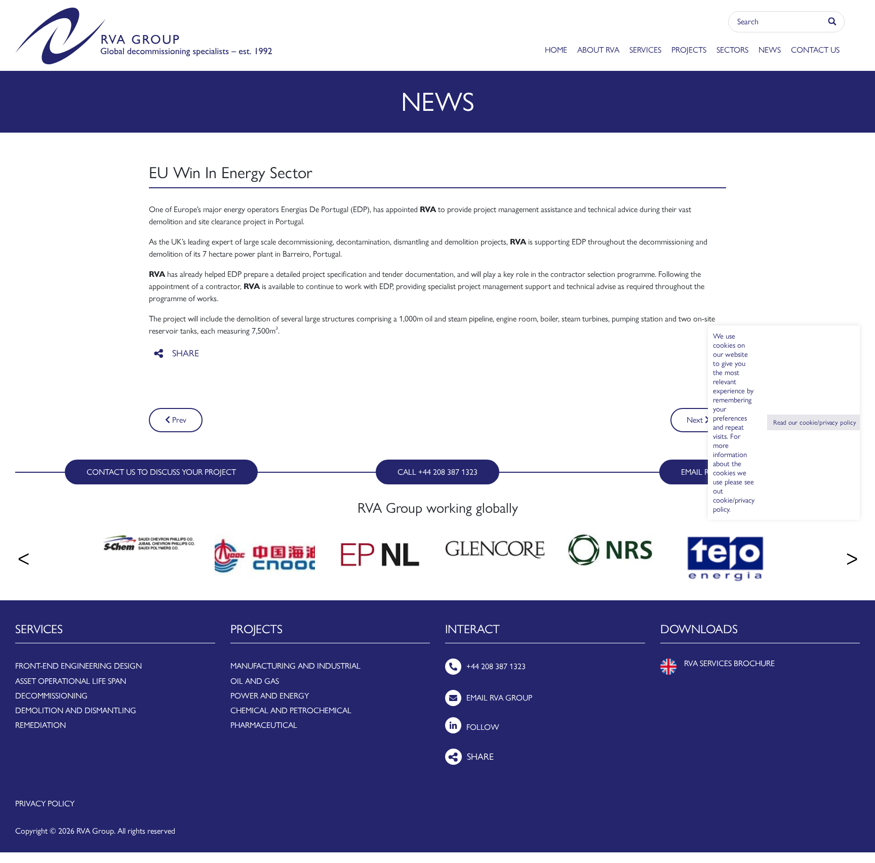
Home (556, 50)
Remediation (40, 725)
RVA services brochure (729, 663)
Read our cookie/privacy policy (814, 422)
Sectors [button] (732, 50)
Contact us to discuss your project (161, 472)
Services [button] (645, 50)
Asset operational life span (70, 681)
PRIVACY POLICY (44, 803)
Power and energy (269, 696)
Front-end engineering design (78, 666)
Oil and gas (254, 681)
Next (696, 420)
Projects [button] (688, 50)
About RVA (598, 50)
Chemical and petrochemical (290, 710)
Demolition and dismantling (75, 710)
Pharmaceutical (263, 725)
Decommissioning (51, 696)
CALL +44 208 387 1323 (437, 472)
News (770, 50)
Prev (178, 420)
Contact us (815, 50)
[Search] (832, 21)
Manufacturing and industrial (295, 666)
